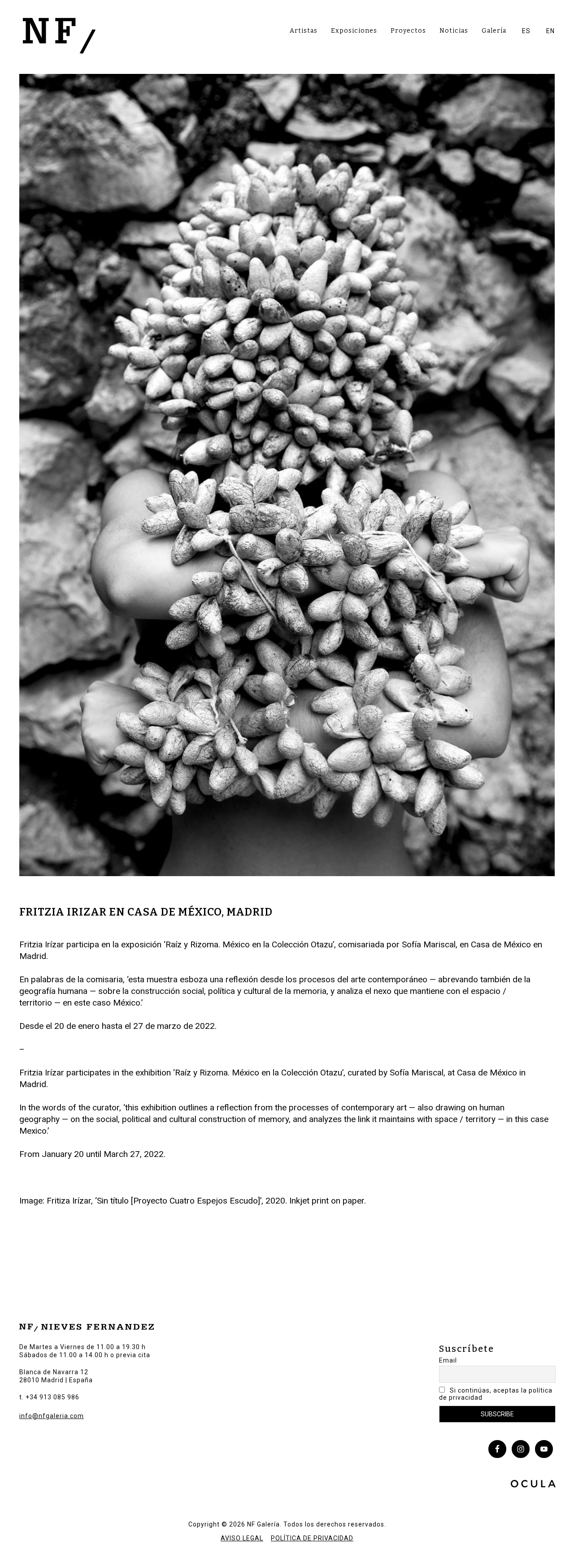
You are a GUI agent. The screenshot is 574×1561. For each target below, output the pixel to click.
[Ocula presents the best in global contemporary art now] (533, 1485)
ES (526, 30)
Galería (494, 30)
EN (550, 30)
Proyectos (408, 30)
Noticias (453, 30)
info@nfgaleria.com (51, 1415)
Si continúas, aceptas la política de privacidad (495, 1394)
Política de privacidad (312, 1538)
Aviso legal (242, 1538)
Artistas (303, 30)
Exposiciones (354, 30)
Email (448, 1360)
